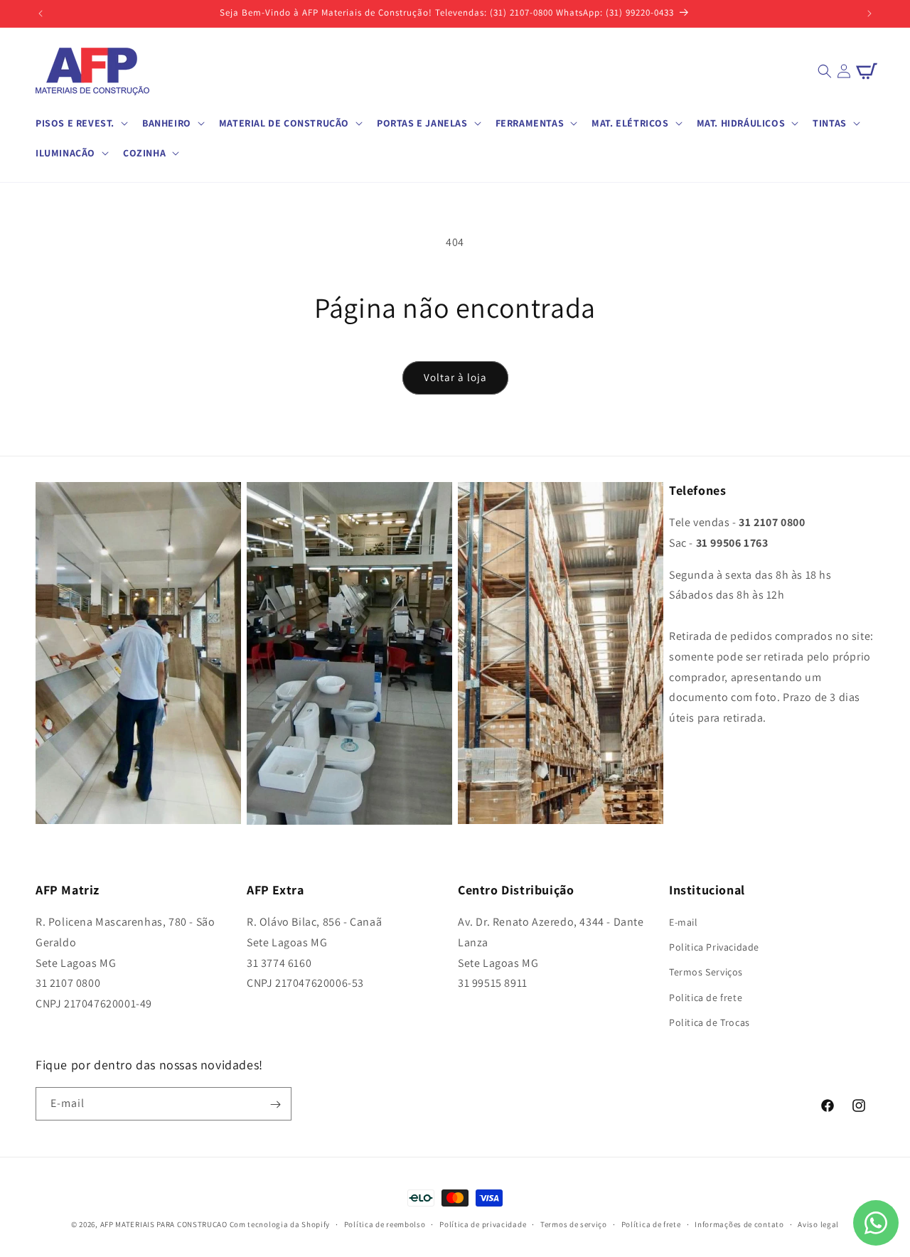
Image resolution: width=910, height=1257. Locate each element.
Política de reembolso (385, 1224)
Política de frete (651, 1224)
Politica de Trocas (709, 1022)
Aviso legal (818, 1224)
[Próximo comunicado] (869, 13)
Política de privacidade (482, 1224)
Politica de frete (705, 997)
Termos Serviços (706, 972)
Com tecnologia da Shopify (280, 1224)
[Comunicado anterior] (40, 13)
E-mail (683, 922)
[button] (80, 123)
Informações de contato (739, 1224)
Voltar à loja (455, 377)
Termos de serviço (573, 1224)
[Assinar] (275, 1104)
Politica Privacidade (714, 947)
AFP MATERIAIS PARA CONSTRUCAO (164, 1224)
